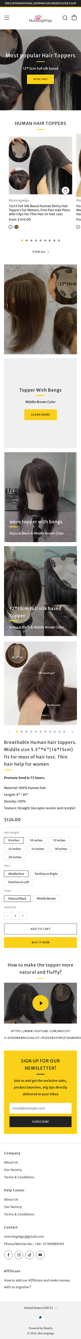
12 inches (59, 840)
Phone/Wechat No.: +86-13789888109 (34, 1244)
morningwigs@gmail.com (24, 1237)
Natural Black (17, 898)
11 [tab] (64, 732)
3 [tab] (31, 240)
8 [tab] (54, 240)
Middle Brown (46, 898)
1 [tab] (22, 240)
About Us (11, 1162)
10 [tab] (59, 732)
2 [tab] (27, 240)
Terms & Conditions (19, 1177)
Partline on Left (18, 882)
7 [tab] (50, 240)
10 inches (36, 840)
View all (39, 251)
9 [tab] (59, 240)
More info (40, 79)
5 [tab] (41, 240)
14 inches (14, 849)
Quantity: (10, 907)
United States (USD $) (38, 1308)
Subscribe (40, 1121)
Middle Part (16, 874)
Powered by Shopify (40, 1328)
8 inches (13, 840)
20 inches (14, 857)
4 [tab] (36, 240)
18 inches (61, 849)
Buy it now (41, 942)
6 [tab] (45, 240)
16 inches (38, 849)
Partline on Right (46, 874)
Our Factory (13, 1170)
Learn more (40, 414)
